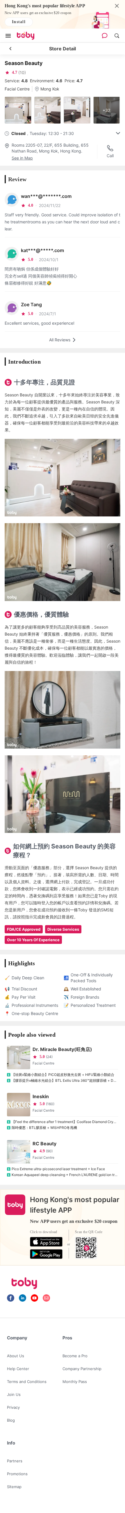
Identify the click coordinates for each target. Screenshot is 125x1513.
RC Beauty (44, 1143)
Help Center (18, 1368)
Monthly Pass (75, 1381)
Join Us (14, 1394)
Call (110, 155)
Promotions (17, 1473)
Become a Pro (75, 1355)
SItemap (14, 1486)
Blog (11, 1420)
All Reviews (59, 339)
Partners (14, 1461)
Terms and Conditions (27, 1381)
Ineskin (41, 1096)
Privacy (13, 1407)
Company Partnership (82, 1368)
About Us (15, 1355)
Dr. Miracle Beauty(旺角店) (62, 1049)
